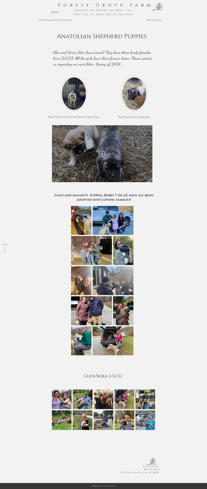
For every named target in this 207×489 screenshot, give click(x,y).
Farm (141, 5)
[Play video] (102, 154)
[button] (55, 12)
